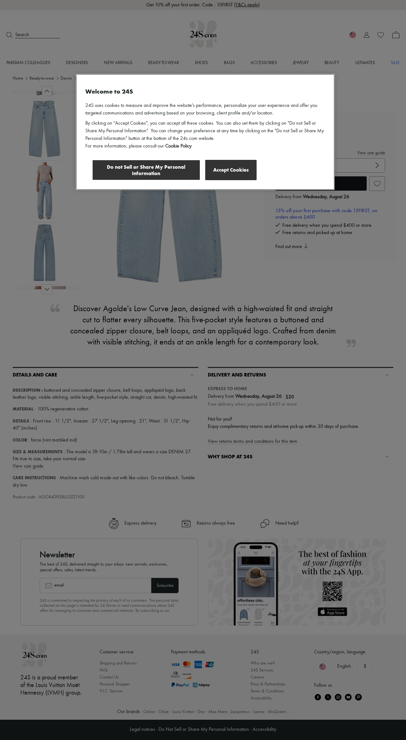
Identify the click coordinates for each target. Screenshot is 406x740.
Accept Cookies (231, 170)
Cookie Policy (178, 146)
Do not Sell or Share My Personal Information (146, 170)
